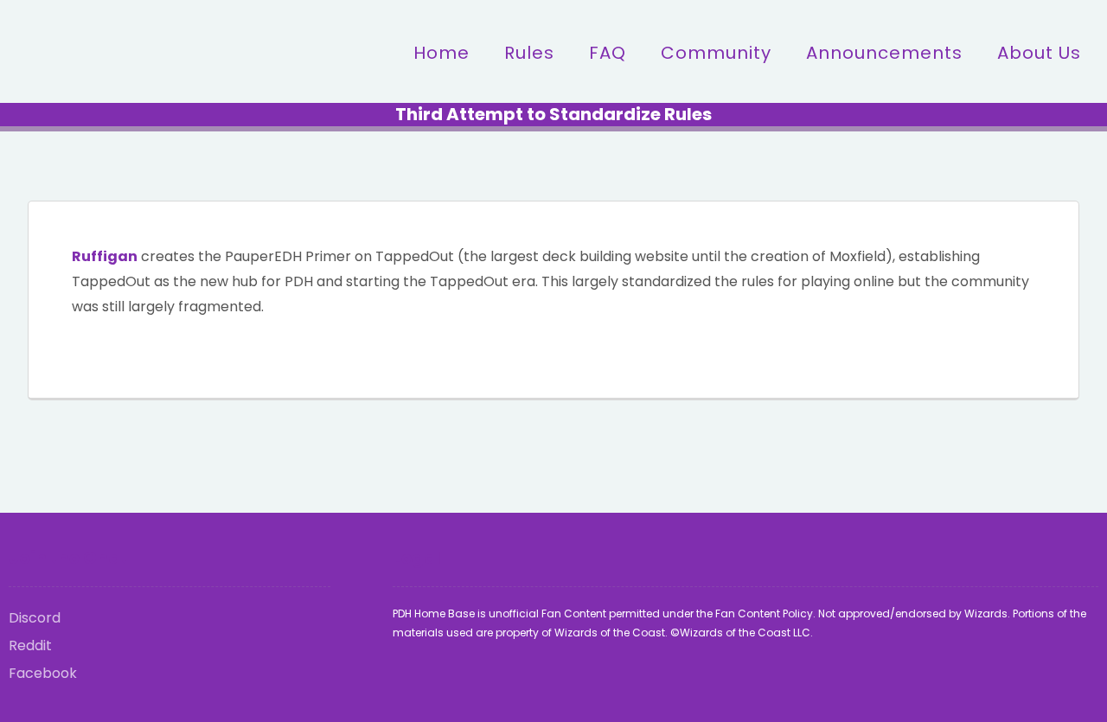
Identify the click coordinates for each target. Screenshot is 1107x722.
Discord (35, 618)
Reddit (30, 645)
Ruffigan (105, 256)
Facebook (43, 673)
